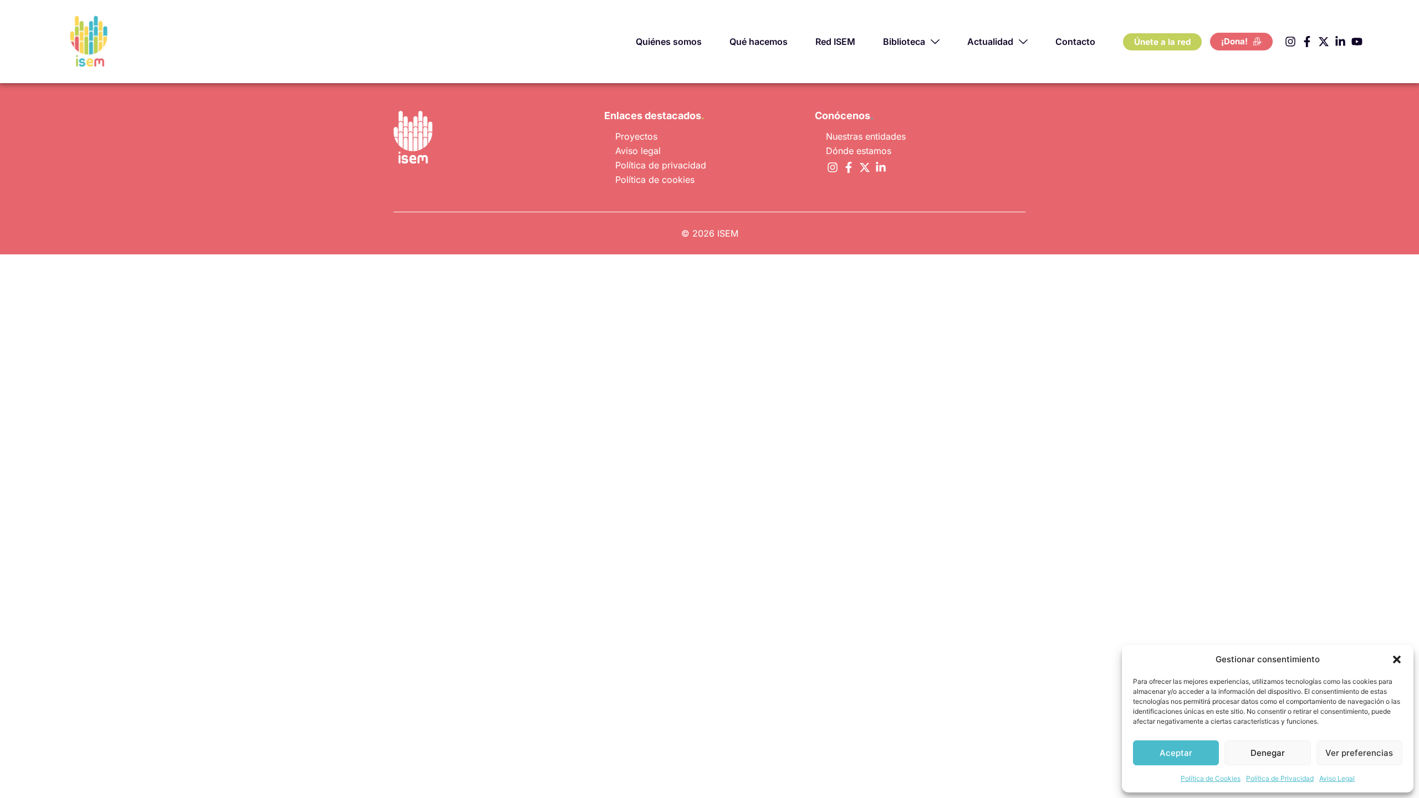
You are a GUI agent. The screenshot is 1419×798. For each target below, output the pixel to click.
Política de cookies (655, 179)
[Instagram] (1290, 41)
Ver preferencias (1359, 753)
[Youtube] (1357, 41)
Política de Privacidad (1280, 778)
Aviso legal (638, 150)
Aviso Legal (1337, 778)
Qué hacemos (758, 41)
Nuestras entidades (866, 136)
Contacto (1075, 41)
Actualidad (990, 41)
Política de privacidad (660, 165)
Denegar (1267, 753)
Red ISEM (835, 41)
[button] (1396, 659)
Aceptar (1176, 753)
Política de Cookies (1211, 778)
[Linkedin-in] (1340, 41)
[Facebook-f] (1307, 41)
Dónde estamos (858, 150)
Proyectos (636, 136)
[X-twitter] (1323, 41)
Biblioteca (904, 41)
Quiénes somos (669, 41)
